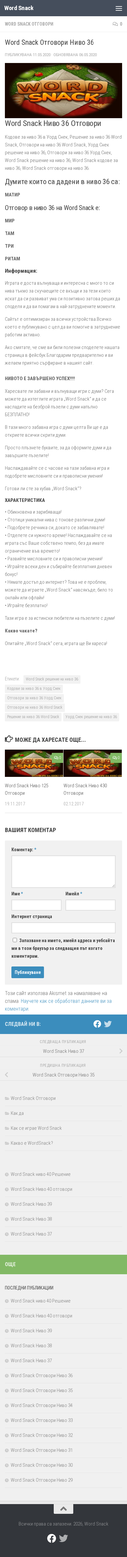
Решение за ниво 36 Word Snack (33, 717)
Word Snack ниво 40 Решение (41, 1174)
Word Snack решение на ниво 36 (52, 679)
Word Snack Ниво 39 (31, 1204)
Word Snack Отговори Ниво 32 (42, 1435)
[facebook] (97, 1024)
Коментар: (23, 849)
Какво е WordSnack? (32, 1143)
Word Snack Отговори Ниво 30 (42, 1465)
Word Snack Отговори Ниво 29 (42, 1480)
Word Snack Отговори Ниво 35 (42, 1390)
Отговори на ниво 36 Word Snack (35, 707)
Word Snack (18, 8)
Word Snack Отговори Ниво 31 (42, 1450)
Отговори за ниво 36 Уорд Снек (34, 698)
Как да (17, 1113)
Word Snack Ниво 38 (31, 1219)
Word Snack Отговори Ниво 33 (42, 1420)
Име (17, 893)
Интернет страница (31, 916)
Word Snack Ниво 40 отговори (41, 1189)
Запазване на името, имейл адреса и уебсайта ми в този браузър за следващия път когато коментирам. (63, 948)
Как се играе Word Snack (36, 1128)
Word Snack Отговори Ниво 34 (42, 1405)
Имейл (73, 893)
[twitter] (108, 1024)
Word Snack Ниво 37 (31, 1234)
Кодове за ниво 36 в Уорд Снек (34, 688)
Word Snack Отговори (29, 24)
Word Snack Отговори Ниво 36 (42, 1375)
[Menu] (119, 8)
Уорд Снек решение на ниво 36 (91, 717)
